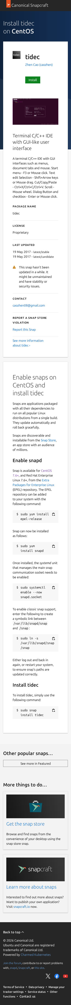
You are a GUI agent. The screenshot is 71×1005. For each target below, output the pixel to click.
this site (39, 967)
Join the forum (12, 962)
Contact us (27, 996)
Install (33, 80)
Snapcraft (24, 967)
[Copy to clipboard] (53, 514)
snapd (13, 967)
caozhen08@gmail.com (29, 305)
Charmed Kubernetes (36, 954)
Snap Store (48, 440)
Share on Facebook (56, 976)
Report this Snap (24, 329)
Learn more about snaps (31, 887)
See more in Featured (36, 763)
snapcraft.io (21, 906)
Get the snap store (25, 824)
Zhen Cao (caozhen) (39, 64)
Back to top (12, 932)
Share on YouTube (65, 976)
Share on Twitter (48, 976)
